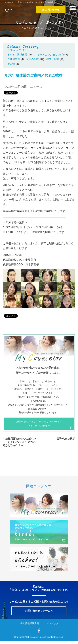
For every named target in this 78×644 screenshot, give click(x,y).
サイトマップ (51, 623)
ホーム (39, 33)
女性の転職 (32, 59)
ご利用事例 (13, 59)
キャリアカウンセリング (49, 54)
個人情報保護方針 (29, 623)
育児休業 (22, 54)
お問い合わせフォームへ (39, 610)
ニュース (36, 86)
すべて (11, 54)
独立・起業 (52, 59)
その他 (11, 63)
